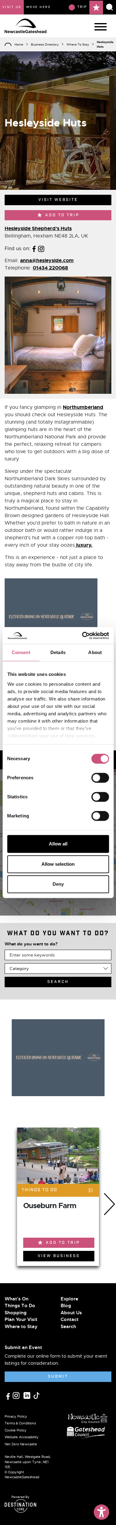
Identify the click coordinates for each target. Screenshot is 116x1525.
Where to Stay (21, 1326)
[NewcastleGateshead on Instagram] (17, 1395)
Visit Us (11, 7)
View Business (59, 1256)
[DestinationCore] (20, 1506)
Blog (66, 1306)
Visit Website (58, 199)
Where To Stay (78, 44)
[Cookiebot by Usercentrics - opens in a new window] (82, 636)
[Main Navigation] (100, 26)
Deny (58, 884)
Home (19, 44)
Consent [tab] (21, 652)
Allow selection (58, 864)
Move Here (38, 7)
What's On (16, 1299)
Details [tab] (58, 652)
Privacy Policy (16, 1416)
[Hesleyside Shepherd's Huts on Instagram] (41, 248)
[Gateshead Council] (87, 1431)
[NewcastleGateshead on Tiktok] (36, 1395)
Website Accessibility (22, 1437)
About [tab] (95, 652)
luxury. (83, 545)
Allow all (58, 843)
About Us (71, 1313)
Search (68, 1326)
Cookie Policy (16, 1430)
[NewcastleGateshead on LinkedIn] (28, 1395)
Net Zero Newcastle (21, 1444)
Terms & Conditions (20, 1423)
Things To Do (20, 1306)
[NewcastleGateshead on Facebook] (9, 1395)
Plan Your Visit (21, 1319)
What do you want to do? (31, 944)
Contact (70, 1319)
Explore (69, 1299)
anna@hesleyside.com (47, 260)
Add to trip (62, 215)
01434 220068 (50, 268)
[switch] (100, 778)
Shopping (16, 1313)
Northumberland (83, 407)
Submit (58, 1376)
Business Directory (45, 44)
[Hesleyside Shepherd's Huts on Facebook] (34, 248)
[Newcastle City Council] (87, 1416)
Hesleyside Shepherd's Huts (38, 228)
